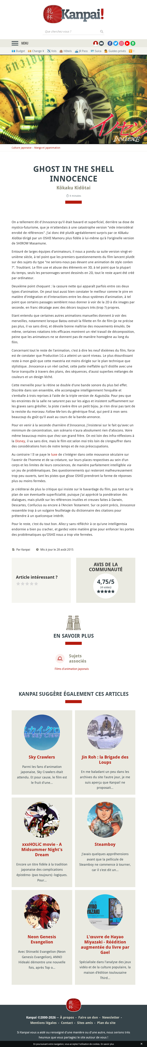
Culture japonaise (22, 147)
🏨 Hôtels (65, 51)
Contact (67, 1023)
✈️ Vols (51, 51)
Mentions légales (43, 1023)
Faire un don (88, 1017)
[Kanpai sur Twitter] (115, 43)
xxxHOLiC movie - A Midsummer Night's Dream (42, 849)
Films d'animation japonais (72, 669)
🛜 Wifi (133, 51)
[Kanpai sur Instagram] (121, 43)
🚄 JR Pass (81, 51)
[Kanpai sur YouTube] (127, 43)
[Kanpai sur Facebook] (110, 43)
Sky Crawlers (42, 757)
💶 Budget (18, 51)
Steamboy (105, 844)
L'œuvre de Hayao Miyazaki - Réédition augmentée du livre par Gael (105, 944)
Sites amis (85, 1023)
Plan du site (106, 1023)
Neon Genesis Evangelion (42, 939)
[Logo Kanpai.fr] (73, 14)
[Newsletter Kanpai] (101, 43)
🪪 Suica (96, 51)
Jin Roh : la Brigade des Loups (105, 760)
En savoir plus (107, 1044)
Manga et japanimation (47, 147)
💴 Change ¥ (36, 51)
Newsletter (110, 1017)
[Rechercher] (101, 31)
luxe (54, 454)
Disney (20, 441)
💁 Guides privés (115, 51)
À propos (67, 1017)
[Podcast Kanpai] (133, 43)
